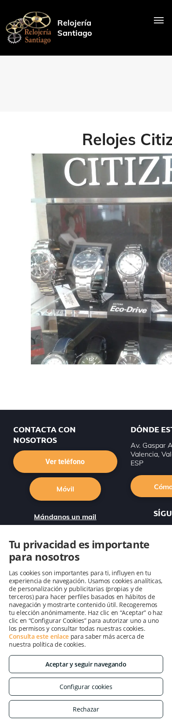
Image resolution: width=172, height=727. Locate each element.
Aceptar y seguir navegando (85, 664)
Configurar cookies (86, 686)
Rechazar (86, 709)
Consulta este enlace (39, 636)
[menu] (159, 20)
